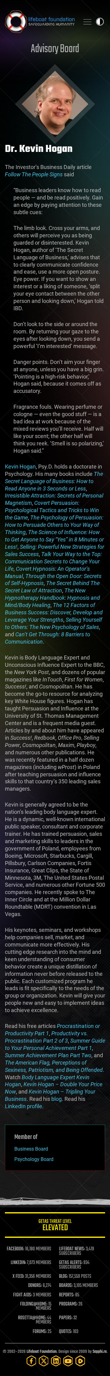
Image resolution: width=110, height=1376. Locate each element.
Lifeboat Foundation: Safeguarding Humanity (40, 21)
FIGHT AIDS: (22, 1295)
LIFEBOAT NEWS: (72, 1249)
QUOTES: (65, 1332)
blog (56, 1099)
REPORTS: (66, 1295)
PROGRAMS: (68, 1304)
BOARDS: (66, 1286)
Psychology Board (33, 1159)
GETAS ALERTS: (70, 1263)
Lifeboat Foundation (42, 1351)
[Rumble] (80, 1361)
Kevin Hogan (20, 466)
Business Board (31, 1149)
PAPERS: (65, 1318)
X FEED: (18, 1277)
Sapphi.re (100, 1351)
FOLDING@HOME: (33, 1304)
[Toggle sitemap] (87, 22)
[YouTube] (68, 1361)
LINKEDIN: (18, 1263)
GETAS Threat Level (55, 1226)
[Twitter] (44, 1361)
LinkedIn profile (23, 1106)
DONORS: (35, 1286)
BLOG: (63, 1277)
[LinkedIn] (56, 1361)
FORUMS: (40, 1332)
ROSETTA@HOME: (32, 1318)
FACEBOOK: (15, 1249)
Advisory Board (55, 49)
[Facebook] (31, 1361)
